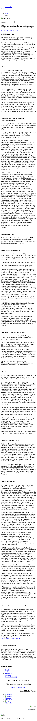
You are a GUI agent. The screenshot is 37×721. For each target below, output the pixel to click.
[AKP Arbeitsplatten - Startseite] (3, 8)
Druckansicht (14, 30)
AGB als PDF (5, 30)
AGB (6, 671)
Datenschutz (8, 673)
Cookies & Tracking (11, 677)
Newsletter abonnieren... (18, 687)
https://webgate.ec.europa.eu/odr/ (10, 638)
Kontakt (7, 670)
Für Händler (8, 7)
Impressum (8, 675)
